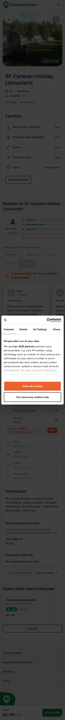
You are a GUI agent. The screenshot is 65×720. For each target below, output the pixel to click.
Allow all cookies (32, 386)
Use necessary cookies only (32, 397)
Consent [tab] (9, 329)
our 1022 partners (25, 346)
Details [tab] (23, 329)
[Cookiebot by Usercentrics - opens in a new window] (46, 320)
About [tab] (56, 329)
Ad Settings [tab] (40, 329)
